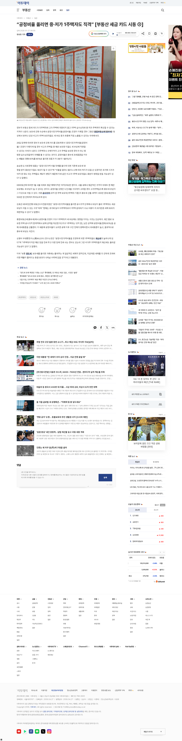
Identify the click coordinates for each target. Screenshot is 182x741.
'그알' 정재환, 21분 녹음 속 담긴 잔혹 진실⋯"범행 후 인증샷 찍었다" (157, 97)
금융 (33, 599)
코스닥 (156, 510)
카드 (33, 620)
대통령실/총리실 (117, 603)
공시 (18, 603)
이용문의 (94, 690)
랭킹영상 (50, 655)
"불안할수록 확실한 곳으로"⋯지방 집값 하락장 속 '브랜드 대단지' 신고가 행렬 (150, 274)
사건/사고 (133, 611)
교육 (131, 607)
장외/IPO (20, 615)
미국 (95, 611)
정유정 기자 (21, 34)
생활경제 (81, 611)
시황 (18, 607)
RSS (162, 3)
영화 (18, 659)
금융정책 (35, 603)
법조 (131, 603)
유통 (64, 624)
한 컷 (33, 663)
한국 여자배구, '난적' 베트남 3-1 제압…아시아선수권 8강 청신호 (155, 152)
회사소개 (34, 690)
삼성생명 (136, 535)
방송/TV (19, 655)
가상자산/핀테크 (37, 624)
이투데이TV (52, 647)
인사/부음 (133, 624)
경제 (80, 599)
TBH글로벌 (137, 528)
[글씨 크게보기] (162, 33)
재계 (64, 603)
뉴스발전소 (36, 647)
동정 (131, 628)
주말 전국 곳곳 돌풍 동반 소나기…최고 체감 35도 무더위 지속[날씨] (65, 342)
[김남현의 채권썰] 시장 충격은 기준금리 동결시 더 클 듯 (152, 146)
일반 (67, 10)
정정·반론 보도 (106, 690)
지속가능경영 (129, 647)
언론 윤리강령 (47, 711)
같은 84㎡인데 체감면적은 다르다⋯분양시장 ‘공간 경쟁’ (152, 140)
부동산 (26, 10)
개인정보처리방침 (57, 690)
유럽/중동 (97, 624)
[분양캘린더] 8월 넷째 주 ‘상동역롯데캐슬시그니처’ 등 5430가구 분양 (150, 293)
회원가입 (138, 3)
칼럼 (146, 624)
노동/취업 (133, 615)
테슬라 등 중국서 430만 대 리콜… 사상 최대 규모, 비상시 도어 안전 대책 (67, 387)
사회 (131, 599)
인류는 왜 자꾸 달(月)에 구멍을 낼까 (52, 447)
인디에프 (136, 516)
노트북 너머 (149, 628)
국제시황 (19, 636)
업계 (47, 10)
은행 (33, 607)
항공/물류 (66, 620)
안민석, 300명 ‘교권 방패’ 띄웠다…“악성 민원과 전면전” (152, 109)
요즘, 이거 (35, 655)
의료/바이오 (67, 628)
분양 (61, 10)
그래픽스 (35, 659)
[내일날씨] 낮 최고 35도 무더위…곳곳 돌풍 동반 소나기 (152, 103)
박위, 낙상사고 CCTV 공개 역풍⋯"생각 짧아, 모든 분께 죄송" (154, 128)
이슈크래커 (35, 651)
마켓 (18, 599)
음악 (18, 663)
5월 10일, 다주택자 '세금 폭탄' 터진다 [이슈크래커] (38, 280)
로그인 (131, 3)
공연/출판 (20, 667)
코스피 (137, 510)
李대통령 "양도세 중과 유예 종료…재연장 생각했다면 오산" (41, 276)
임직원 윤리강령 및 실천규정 (73, 711)
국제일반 (97, 607)
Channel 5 (83, 647)
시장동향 (40, 10)
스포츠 (19, 671)
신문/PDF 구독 (154, 3)
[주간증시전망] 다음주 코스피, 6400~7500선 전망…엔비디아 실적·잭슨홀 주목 (71, 372)
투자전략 (156, 462)
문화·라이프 (21, 647)
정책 (54, 10)
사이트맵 (140, 690)
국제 (95, 599)
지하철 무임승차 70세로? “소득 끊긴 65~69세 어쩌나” (40, 283)
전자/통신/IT (67, 607)
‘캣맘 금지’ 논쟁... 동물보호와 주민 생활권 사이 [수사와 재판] (62, 417)
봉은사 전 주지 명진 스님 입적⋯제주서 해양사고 (149, 121)
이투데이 (20, 18)
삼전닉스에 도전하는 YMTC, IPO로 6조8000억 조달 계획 (153, 134)
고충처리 (84, 690)
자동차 (65, 611)
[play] (113, 34)
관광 (18, 651)
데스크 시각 (149, 615)
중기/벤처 (66, 632)
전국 (131, 620)
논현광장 (148, 607)
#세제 (56, 297)
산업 (64, 599)
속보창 (145, 3)
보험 (33, 611)
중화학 (65, 615)
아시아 (96, 620)
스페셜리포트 (67, 647)
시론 (146, 611)
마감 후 (147, 620)
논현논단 (148, 603)
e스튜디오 (51, 651)
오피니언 (148, 599)
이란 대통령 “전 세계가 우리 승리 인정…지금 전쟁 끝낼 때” (61, 357)
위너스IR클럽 (98, 647)
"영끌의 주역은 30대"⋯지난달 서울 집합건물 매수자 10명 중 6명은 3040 (150, 333)
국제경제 (97, 603)
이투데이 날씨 (114, 647)
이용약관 (44, 690)
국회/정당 (115, 607)
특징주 (137, 462)
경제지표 (81, 607)
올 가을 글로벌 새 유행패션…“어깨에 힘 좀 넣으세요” (59, 402)
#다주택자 (22, 297)
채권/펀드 (20, 628)
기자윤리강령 (57, 711)
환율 (18, 632)
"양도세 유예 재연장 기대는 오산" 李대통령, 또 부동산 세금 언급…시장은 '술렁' (48, 273)
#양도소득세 (45, 297)
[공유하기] (143, 33)
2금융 (34, 615)
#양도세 (33, 297)
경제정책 (81, 603)
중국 (95, 615)
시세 (18, 611)
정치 (113, 599)
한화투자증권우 (138, 541)
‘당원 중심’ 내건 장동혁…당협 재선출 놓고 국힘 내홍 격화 (60, 432)
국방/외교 (115, 611)
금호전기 (136, 522)
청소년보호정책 (72, 690)
